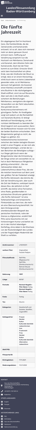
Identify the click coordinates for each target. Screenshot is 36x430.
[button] (1, 15)
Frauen (21, 317)
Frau (21, 333)
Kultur (21, 321)
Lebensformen (24, 326)
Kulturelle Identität (26, 324)
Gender (22, 319)
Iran (20, 328)
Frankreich (23, 331)
